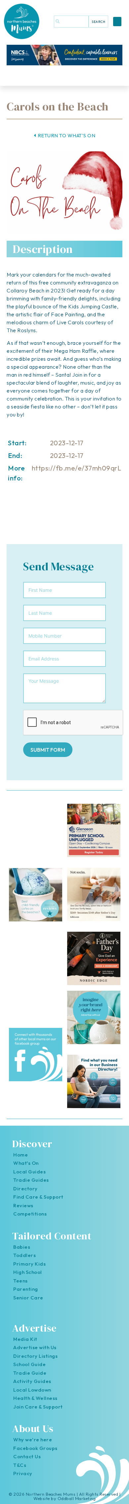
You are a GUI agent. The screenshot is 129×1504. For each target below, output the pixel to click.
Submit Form (47, 749)
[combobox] (71, 22)
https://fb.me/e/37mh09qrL (76, 468)
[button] (117, 22)
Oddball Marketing (77, 1498)
